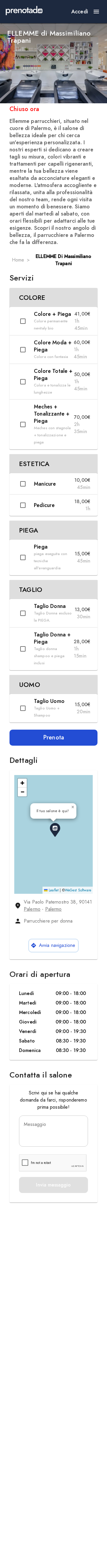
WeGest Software (78, 890)
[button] (53, 297)
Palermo (32, 909)
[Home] (24, 11)
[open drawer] (96, 12)
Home (18, 259)
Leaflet (53, 890)
